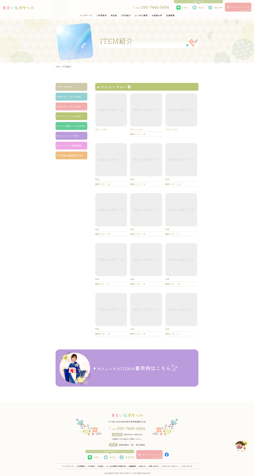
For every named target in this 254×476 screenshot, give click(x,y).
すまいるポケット (126, 473)
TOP (58, 66)
